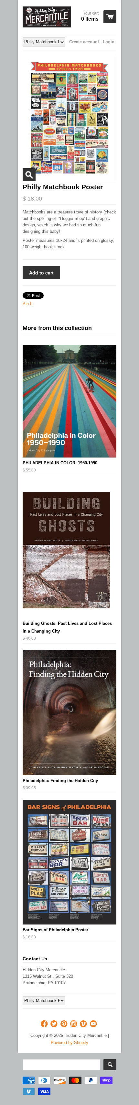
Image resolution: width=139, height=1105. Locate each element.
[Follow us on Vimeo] (84, 1024)
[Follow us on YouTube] (94, 1024)
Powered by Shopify (69, 1042)
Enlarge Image (29, 174)
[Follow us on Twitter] (54, 1024)
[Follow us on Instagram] (74, 1024)
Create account (84, 41)
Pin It (28, 303)
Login (108, 41)
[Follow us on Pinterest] (64, 1024)
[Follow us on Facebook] (45, 1024)
